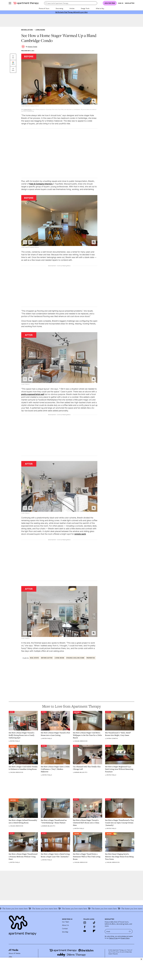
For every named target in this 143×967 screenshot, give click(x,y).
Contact (65, 928)
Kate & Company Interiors (41, 184)
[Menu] (10, 3)
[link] (23, 735)
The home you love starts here (122, 908)
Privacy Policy (125, 938)
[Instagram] (84, 922)
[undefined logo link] (26, 3)
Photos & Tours (44, 8)
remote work (80, 534)
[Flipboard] (94, 931)
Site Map (65, 932)
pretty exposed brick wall (32, 394)
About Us (65, 925)
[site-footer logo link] (13, 950)
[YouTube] (84, 931)
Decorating (59, 8)
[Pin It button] (30, 101)
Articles (72, 8)
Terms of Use (113, 938)
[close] (141, 959)
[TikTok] (94, 922)
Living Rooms (40, 29)
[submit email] (129, 931)
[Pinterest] (94, 927)
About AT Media (14, 953)
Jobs (10, 956)
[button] (94, 101)
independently (27, 109)
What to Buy (100, 8)
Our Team (65, 922)
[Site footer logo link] (34, 924)
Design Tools (85, 8)
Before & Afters (27, 29)
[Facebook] (84, 927)
